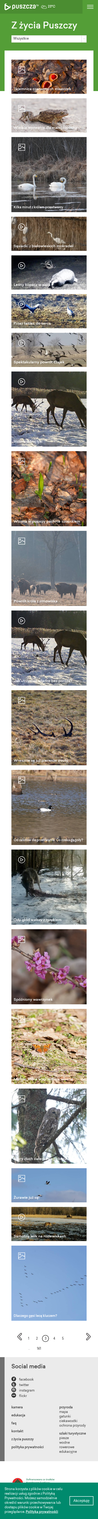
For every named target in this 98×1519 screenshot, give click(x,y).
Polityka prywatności (27, 1447)
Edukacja (18, 1415)
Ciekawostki (68, 1421)
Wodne (64, 1443)
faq (13, 1423)
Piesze (64, 1438)
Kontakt (17, 1431)
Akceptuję (81, 1501)
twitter (20, 1384)
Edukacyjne (68, 1452)
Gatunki (65, 1416)
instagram (23, 1390)
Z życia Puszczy (22, 1439)
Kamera (17, 1407)
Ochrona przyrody (72, 1425)
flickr (19, 1395)
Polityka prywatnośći (42, 1512)
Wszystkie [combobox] (21, 39)
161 (39, 1349)
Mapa (63, 1412)
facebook (22, 1379)
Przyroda (66, 1407)
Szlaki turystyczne (72, 1433)
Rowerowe (66, 1447)
